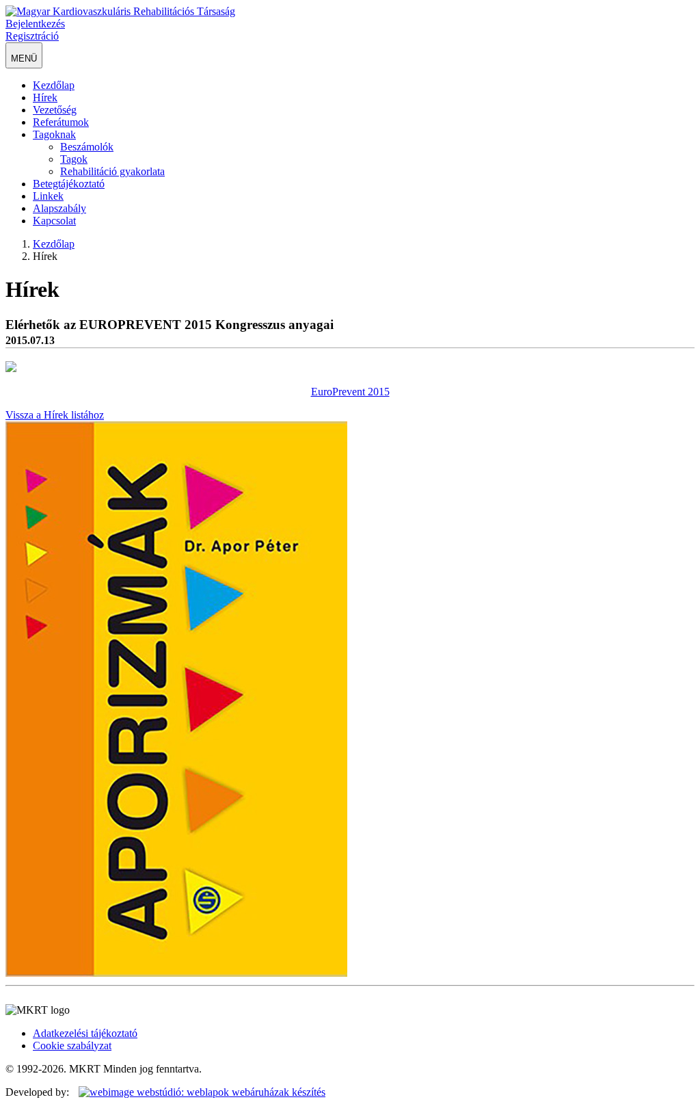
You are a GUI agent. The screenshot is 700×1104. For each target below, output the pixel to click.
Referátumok (61, 122)
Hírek (45, 97)
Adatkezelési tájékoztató (85, 1033)
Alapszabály (59, 208)
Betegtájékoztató (69, 183)
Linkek (48, 196)
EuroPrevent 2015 (350, 391)
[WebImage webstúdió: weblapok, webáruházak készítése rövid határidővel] (198, 1092)
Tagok (74, 159)
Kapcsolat (54, 220)
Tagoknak (54, 134)
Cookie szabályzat (72, 1045)
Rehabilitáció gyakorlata (112, 171)
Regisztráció (32, 36)
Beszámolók (86, 147)
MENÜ (24, 58)
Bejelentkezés (35, 23)
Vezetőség (55, 110)
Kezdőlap (54, 85)
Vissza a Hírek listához (54, 415)
